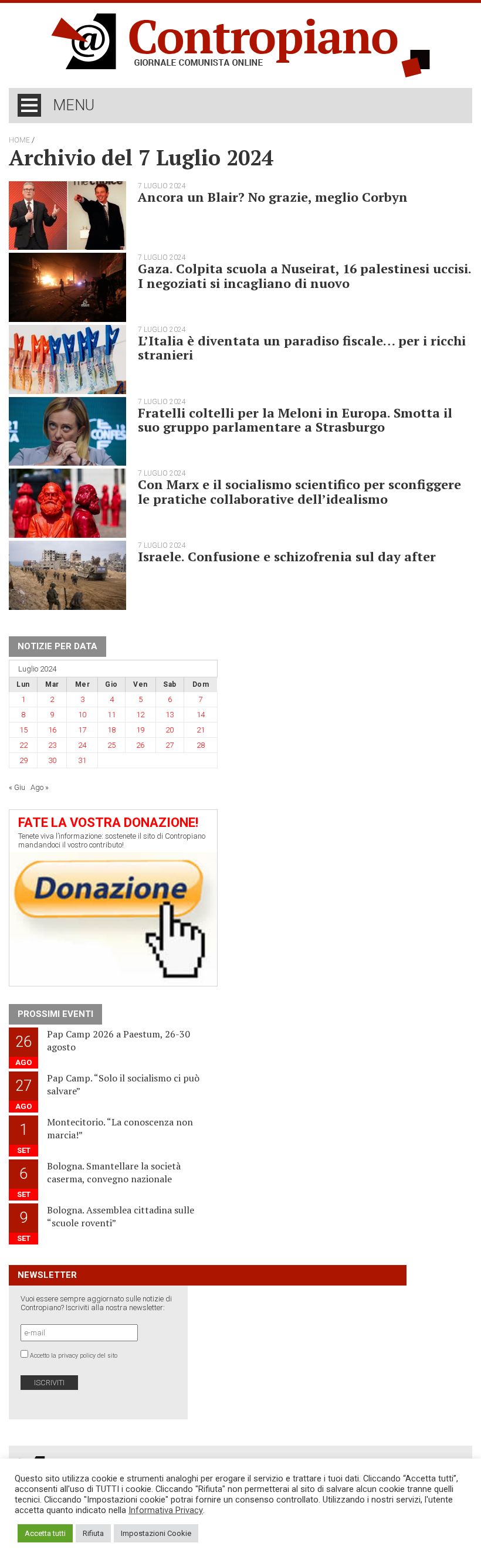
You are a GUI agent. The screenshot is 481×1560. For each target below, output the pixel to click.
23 (52, 745)
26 (140, 745)
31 (82, 760)
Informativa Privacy (165, 1510)
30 (52, 760)
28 (201, 745)
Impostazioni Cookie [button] (156, 1533)
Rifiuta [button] (93, 1533)
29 (23, 760)
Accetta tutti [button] (45, 1533)
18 (111, 729)
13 (169, 714)
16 (52, 729)
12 (140, 714)
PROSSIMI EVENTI (55, 1014)
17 (82, 729)
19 (140, 729)
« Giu (17, 787)
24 (82, 745)
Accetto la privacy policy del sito (73, 1355)
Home (19, 140)
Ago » (40, 787)
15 (23, 729)
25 (111, 745)
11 (111, 714)
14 (201, 714)
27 (169, 745)
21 (201, 729)
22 (23, 745)
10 (82, 714)
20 (169, 729)
